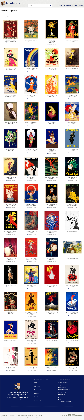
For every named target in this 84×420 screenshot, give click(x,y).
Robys (59, 399)
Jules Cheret (61, 391)
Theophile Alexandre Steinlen (64, 401)
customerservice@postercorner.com (44, 408)
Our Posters (37, 386)
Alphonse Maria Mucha (63, 382)
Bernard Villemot (61, 384)
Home (35, 382)
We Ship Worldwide (59, 408)
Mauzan (60, 396)
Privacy (36, 415)
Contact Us (36, 397)
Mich (59, 397)
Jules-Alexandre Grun (62, 392)
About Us (36, 393)
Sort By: (3, 16)
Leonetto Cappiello (62, 394)
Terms (31, 415)
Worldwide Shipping (39, 390)
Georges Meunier (62, 387)
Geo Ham (60, 385)
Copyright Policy (38, 417)
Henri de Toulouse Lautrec (63, 389)
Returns (40, 415)
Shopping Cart (37, 400)
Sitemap (27, 415)
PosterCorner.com (5, 415)
